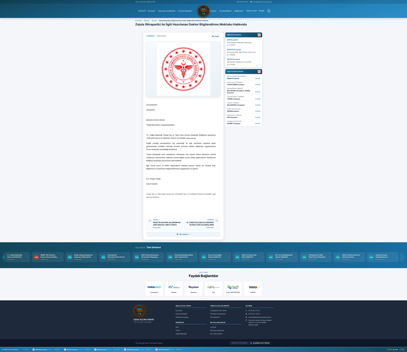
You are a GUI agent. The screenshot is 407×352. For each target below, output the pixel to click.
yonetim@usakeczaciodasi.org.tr (259, 317)
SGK (177, 327)
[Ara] (269, 11)
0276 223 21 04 (243, 2)
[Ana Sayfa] (203, 11)
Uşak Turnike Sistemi (235, 71)
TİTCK (178, 330)
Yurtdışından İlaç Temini (218, 310)
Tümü (402, 349)
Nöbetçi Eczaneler (234, 35)
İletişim (261, 11)
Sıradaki (257, 78)
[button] (152, 10)
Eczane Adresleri (181, 314)
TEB (136, 2)
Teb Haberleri (215, 317)
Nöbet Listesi (251, 11)
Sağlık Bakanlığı (181, 334)
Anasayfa (142, 11)
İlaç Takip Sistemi (216, 334)
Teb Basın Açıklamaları (218, 314)
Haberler (146, 20)
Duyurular (179, 310)
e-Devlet (213, 327)
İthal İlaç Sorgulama (217, 330)
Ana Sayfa (138, 20)
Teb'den (154, 20)
